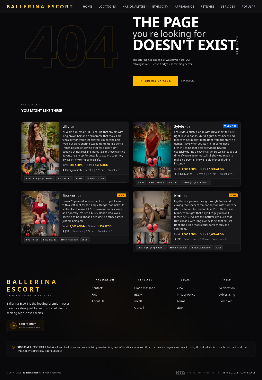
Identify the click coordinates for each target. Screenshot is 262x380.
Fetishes (208, 6)
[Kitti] (187, 221)
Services (228, 6)
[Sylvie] (187, 154)
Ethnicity (160, 6)
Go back (187, 80)
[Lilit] (75, 152)
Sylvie (179, 126)
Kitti (177, 195)
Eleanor (68, 195)
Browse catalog (158, 80)
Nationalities (134, 6)
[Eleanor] (75, 217)
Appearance (184, 6)
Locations (107, 6)
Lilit (65, 126)
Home (87, 6)
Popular (248, 6)
